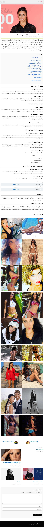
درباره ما (35, 524)
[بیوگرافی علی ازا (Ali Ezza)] (33, 474)
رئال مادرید (13, 40)
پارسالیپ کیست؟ (17, 482)
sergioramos (16, 187)
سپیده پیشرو (41, 484)
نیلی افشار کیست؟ (39, 449)
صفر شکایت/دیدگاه (28, 36)
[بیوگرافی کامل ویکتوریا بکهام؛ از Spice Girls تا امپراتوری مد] (11, 455)
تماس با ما (32, 524)
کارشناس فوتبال (41, 36)
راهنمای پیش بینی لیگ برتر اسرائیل (8, 442)
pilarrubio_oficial (16, 184)
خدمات (29, 524)
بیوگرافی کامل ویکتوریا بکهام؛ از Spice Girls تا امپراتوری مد (12, 463)
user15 (42, 451)
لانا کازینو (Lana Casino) (34, 442)
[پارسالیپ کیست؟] (11, 474)
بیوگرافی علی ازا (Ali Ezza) (38, 482)
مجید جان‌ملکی (19, 484)
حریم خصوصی (39, 524)
